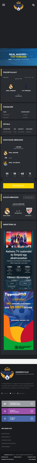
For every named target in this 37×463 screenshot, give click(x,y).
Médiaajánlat (6, 437)
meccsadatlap (18, 185)
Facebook (5, 393)
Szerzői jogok (6, 440)
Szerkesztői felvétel (8, 443)
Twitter (13, 393)
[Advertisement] (18, 29)
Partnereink (5, 446)
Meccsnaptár (28, 197)
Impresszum (5, 433)
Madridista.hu (8, 454)
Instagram (22, 393)
